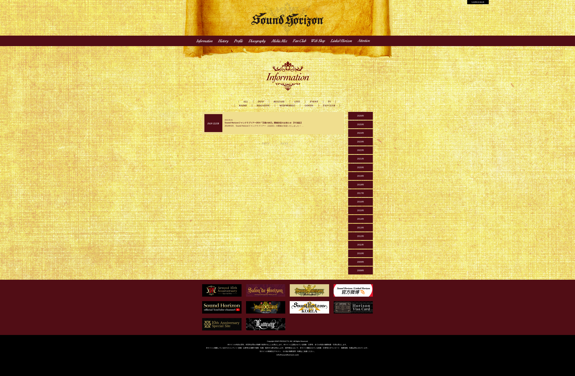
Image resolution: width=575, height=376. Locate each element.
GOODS (309, 105)
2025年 (360, 124)
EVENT (314, 101)
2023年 (360, 141)
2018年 (360, 184)
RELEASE (279, 101)
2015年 (360, 210)
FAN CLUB (329, 105)
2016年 (360, 202)
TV (329, 101)
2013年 (360, 227)
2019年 (360, 176)
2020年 (360, 167)
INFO (261, 101)
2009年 (360, 262)
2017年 (360, 193)
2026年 (360, 116)
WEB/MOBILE (287, 105)
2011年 (360, 244)
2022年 (360, 150)
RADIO (243, 105)
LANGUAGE (478, 2)
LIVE (297, 101)
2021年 (360, 159)
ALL (245, 101)
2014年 (360, 219)
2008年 (360, 270)
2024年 (360, 133)
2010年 (360, 253)
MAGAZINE (263, 105)
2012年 (360, 236)
